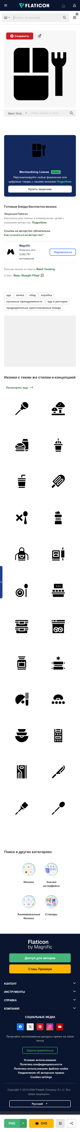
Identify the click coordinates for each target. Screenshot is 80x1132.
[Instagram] (49, 1026)
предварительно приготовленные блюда (33, 308)
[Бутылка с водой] (58, 517)
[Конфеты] (21, 408)
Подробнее (64, 181)
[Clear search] (55, 17)
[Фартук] (21, 554)
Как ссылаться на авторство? (23, 235)
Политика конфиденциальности (41, 1064)
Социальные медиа (40, 1017)
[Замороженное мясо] (58, 663)
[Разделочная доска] (21, 771)
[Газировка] (21, 481)
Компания (11, 1008)
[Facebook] (20, 1026)
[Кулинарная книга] (58, 554)
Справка (10, 1000)
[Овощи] (21, 699)
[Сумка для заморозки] (58, 626)
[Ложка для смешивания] (58, 808)
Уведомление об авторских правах (41, 1072)
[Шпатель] (21, 808)
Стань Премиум (40, 969)
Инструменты (14, 992)
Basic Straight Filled (26, 275)
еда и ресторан (57, 301)
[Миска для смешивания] (21, 735)
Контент (10, 983)
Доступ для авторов (40, 958)
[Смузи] (58, 445)
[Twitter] (30, 1026)
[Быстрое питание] (21, 445)
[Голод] (21, 517)
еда (8, 295)
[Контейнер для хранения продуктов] (21, 626)
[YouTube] (59, 1026)
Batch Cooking (45, 269)
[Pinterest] (40, 1026)
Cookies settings (41, 1077)
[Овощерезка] (58, 735)
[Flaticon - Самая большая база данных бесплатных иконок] (34, 5)
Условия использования (40, 1060)
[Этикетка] (58, 590)
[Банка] (21, 663)
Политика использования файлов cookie (41, 1068)
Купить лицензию (40, 189)
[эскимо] (58, 481)
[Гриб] (58, 408)
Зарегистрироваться (40, 1050)
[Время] (21, 590)
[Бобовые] (58, 699)
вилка (20, 295)
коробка (46, 295)
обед (32, 295)
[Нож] (58, 771)
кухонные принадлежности (24, 301)
